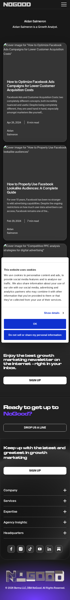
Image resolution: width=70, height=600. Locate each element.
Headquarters (13, 533)
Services (10, 501)
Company (10, 490)
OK (35, 323)
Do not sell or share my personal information (35, 334)
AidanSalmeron (12, 132)
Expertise (10, 511)
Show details (51, 312)
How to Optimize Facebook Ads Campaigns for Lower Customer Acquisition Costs (31, 86)
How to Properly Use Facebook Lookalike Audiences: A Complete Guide (32, 188)
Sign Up (35, 380)
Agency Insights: (15, 522)
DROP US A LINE (35, 427)
